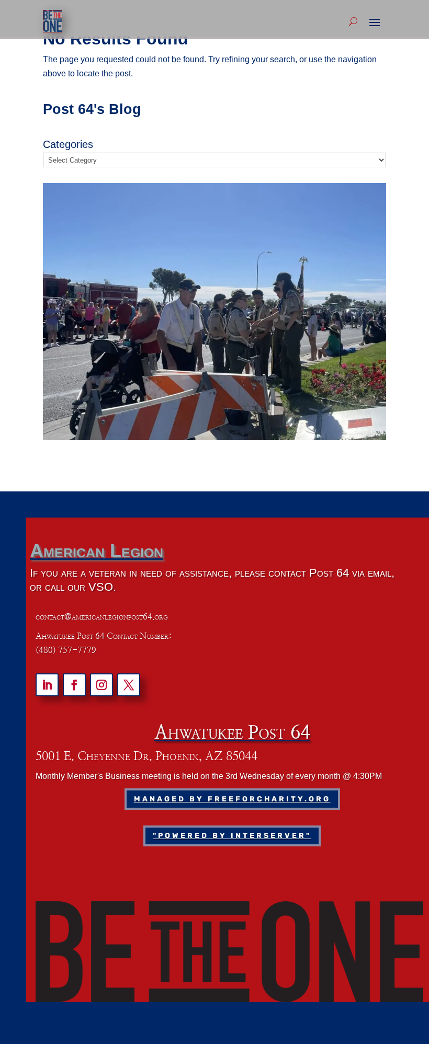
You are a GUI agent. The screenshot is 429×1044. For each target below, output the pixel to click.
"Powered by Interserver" (232, 835)
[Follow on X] (128, 684)
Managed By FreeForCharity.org (232, 799)
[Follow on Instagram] (101, 684)
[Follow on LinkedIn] (47, 684)
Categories (68, 144)
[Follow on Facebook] (74, 684)
